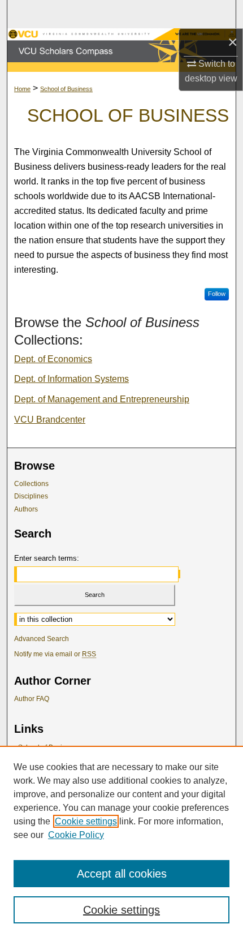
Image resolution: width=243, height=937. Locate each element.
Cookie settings (86, 821)
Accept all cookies (122, 873)
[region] (121, 841)
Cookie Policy (76, 835)
